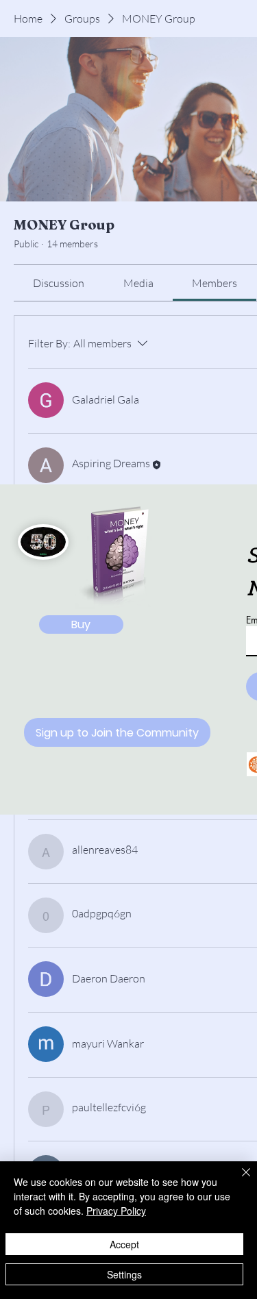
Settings (124, 1274)
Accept (124, 1244)
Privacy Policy (116, 1210)
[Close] (237, 1180)
